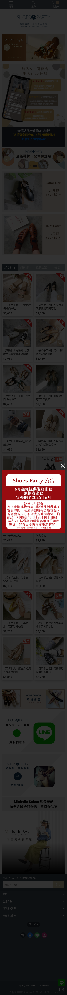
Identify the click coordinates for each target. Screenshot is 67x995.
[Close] (62, 465)
